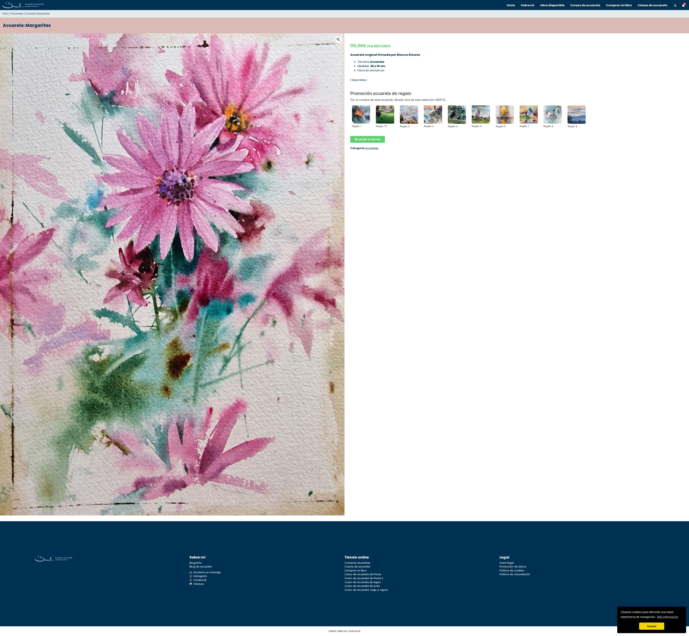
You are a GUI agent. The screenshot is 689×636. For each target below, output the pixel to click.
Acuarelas (17, 13)
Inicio (6, 13)
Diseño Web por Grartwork (344, 631)
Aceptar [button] (652, 626)
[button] (338, 39)
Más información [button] (667, 616)
